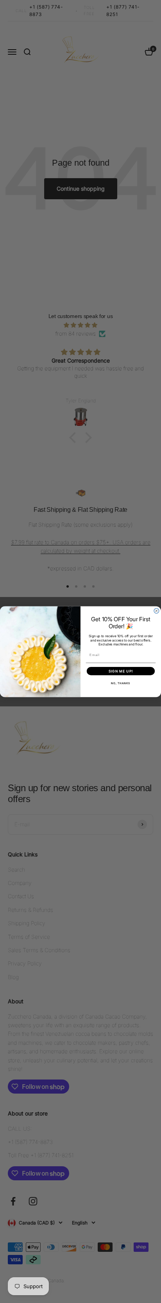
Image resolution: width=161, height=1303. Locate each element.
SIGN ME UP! (121, 671)
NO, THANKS (120, 683)
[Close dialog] (156, 610)
